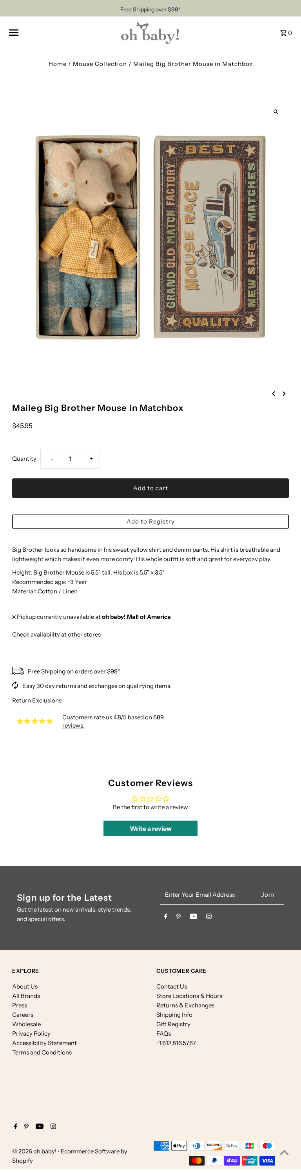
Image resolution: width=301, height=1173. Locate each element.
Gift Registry (173, 1024)
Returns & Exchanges (185, 1005)
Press (19, 1005)
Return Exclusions (37, 700)
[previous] (273, 393)
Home (58, 63)
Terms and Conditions (42, 1052)
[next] (284, 393)
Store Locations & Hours (189, 996)
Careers (22, 1014)
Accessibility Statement (44, 1043)
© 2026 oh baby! (35, 1151)
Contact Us (171, 986)
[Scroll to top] (284, 1152)
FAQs (163, 1033)
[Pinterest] (178, 918)
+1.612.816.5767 (176, 1043)
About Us (25, 986)
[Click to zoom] (276, 111)
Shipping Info (174, 1014)
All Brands (26, 996)
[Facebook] (165, 918)
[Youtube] (194, 918)
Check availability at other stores (56, 634)
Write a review (151, 828)
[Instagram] (209, 918)
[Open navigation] (62, 32)
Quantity (24, 458)
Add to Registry (151, 521)
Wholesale (26, 1024)
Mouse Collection (100, 63)
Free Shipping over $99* (150, 9)
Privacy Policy (31, 1033)
